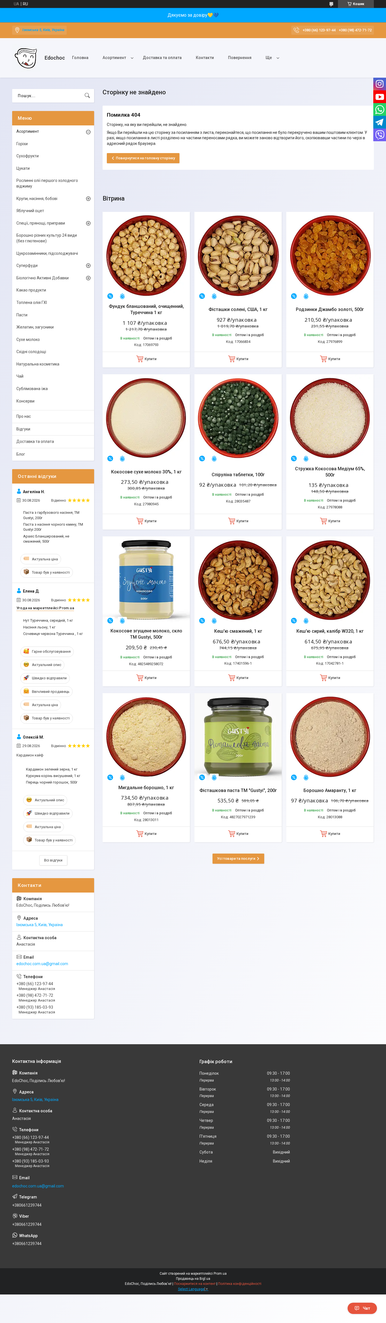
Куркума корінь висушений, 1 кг (53, 776)
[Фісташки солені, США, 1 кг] (238, 255)
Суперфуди (27, 265)
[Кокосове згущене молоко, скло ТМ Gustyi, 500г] (146, 580)
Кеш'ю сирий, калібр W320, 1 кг (330, 631)
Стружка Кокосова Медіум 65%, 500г (330, 472)
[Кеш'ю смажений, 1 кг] (238, 580)
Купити (151, 359)
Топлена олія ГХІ (31, 302)
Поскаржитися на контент (195, 1284)
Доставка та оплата (162, 57)
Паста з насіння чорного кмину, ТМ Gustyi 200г (53, 527)
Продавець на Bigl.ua (193, 1279)
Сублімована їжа (32, 388)
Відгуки (23, 429)
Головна (80, 57)
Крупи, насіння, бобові (36, 198)
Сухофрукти (27, 156)
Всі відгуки (53, 860)
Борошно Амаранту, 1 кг (329, 790)
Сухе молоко (28, 339)
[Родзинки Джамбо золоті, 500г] (330, 255)
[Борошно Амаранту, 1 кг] (330, 736)
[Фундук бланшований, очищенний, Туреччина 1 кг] (146, 255)
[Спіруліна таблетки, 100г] (238, 418)
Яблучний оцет (30, 210)
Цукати (23, 168)
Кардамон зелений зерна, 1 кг (51, 769)
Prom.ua (220, 1274)
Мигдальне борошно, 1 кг (146, 787)
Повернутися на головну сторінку (145, 158)
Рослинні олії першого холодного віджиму (47, 183)
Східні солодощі (31, 351)
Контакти (205, 57)
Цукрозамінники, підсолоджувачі (47, 253)
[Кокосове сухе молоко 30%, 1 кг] (146, 418)
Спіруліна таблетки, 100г (238, 474)
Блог (20, 454)
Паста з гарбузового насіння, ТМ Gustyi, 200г (51, 515)
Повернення (239, 57)
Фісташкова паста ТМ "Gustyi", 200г (238, 790)
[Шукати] (87, 96)
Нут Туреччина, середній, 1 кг (48, 620)
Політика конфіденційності (239, 1284)
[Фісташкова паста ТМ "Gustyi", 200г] (238, 736)
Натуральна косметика (37, 364)
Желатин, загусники (35, 327)
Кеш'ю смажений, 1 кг (238, 631)
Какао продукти (31, 290)
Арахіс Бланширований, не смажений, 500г (46, 538)
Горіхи (22, 144)
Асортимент (114, 57)
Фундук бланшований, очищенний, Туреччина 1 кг (146, 309)
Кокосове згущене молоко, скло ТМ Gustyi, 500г (146, 634)
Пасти (21, 315)
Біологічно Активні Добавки (42, 278)
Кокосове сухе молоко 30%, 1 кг (146, 472)
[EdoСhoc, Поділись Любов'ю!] (26, 58)
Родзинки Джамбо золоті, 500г (330, 309)
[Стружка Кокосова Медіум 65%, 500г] (330, 418)
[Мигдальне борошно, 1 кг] (146, 736)
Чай (19, 376)
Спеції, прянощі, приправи (40, 223)
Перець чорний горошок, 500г (51, 782)
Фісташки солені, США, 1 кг (238, 309)
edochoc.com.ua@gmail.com (42, 963)
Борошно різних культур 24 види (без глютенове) (46, 238)
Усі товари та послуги (236, 858)
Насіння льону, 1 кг (39, 627)
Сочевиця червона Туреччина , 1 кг (53, 634)
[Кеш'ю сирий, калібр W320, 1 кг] (330, 580)
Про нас (23, 416)
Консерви (25, 401)
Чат (366, 1308)
